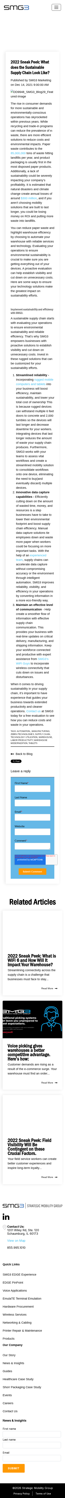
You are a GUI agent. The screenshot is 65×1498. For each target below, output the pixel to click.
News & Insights (14, 1420)
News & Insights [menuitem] (13, 1363)
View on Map (16, 1240)
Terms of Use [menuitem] (43, 1493)
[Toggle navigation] (56, 7)
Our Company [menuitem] (12, 1345)
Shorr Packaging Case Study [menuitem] (22, 1387)
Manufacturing (41, 731)
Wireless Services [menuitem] (14, 1314)
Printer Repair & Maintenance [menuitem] (22, 1330)
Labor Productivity (22, 740)
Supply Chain (42, 734)
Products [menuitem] (8, 1338)
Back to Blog (24, 754)
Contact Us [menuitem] (10, 1411)
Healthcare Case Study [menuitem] (18, 1379)
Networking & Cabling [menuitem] (17, 1322)
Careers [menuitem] (8, 1403)
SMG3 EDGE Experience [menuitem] (19, 1274)
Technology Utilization (24, 737)
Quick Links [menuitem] (11, 1264)
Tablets (32, 743)
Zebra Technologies (22, 734)
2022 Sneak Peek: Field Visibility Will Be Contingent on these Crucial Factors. (29, 1146)
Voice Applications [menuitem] (15, 1290)
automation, (24, 731)
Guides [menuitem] (7, 1371)
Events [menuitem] (7, 1395)
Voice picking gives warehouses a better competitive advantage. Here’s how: (29, 1052)
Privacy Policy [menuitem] (22, 1493)
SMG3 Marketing (40, 80)
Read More (47, 988)
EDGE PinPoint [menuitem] (13, 1282)
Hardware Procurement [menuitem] (18, 1306)
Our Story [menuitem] (9, 1355)
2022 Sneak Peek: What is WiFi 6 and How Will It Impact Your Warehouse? (32, 960)
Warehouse (45, 737)
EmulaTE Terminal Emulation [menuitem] (22, 1298)
